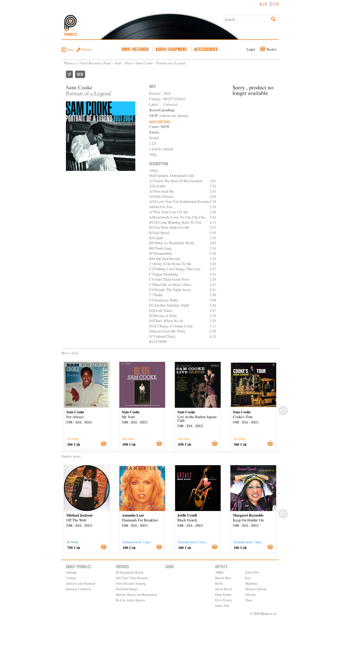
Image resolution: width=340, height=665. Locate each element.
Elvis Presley (223, 600)
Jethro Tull (222, 605)
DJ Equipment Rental (129, 572)
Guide (169, 566)
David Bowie (223, 589)
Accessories (206, 49)
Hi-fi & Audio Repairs (130, 600)
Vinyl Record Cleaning (131, 583)
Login (251, 49)
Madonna (251, 583)
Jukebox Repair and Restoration (136, 594)
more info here (159, 121)
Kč (261, 4)
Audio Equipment (171, 49)
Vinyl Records (135, 49)
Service (87, 49)
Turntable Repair (127, 589)
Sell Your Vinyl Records (132, 578)
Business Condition (78, 589)
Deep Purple (223, 594)
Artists (221, 566)
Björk (219, 583)
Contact (71, 578)
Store (70, 49)
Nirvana (250, 594)
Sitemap (71, 572)
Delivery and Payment (80, 583)
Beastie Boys (223, 578)
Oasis (248, 600)
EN (277, 4)
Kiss (248, 578)
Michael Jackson (255, 589)
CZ (271, 4)
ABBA (219, 572)
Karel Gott (252, 572)
